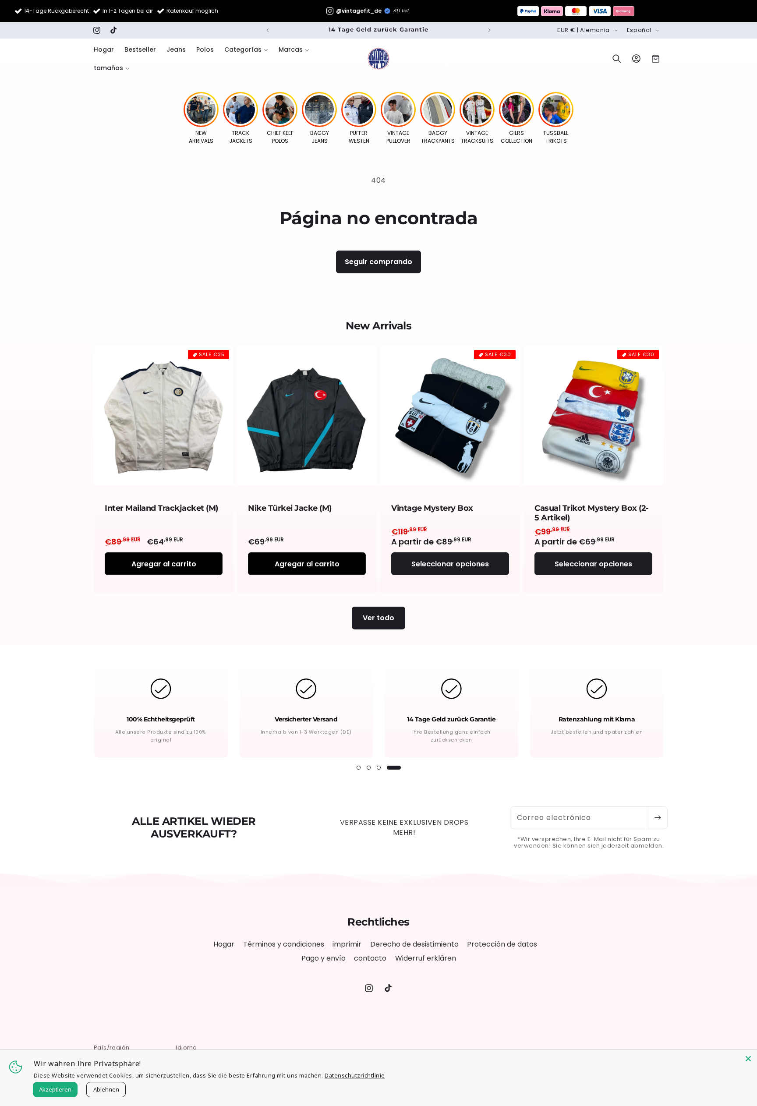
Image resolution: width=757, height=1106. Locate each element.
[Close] (748, 1058)
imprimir (347, 944)
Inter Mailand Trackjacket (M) (161, 508)
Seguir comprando (378, 262)
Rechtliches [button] (378, 922)
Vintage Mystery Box (432, 508)
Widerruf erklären (425, 958)
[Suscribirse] (657, 817)
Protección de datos (502, 944)
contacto (370, 958)
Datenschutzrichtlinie (355, 1075)
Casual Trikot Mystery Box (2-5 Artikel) (591, 513)
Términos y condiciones (283, 944)
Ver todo (378, 618)
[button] (246, 49)
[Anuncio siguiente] (489, 30)
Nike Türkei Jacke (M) (290, 508)
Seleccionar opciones (450, 563)
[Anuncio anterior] (267, 30)
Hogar (223, 944)
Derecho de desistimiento (414, 944)
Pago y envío (323, 958)
